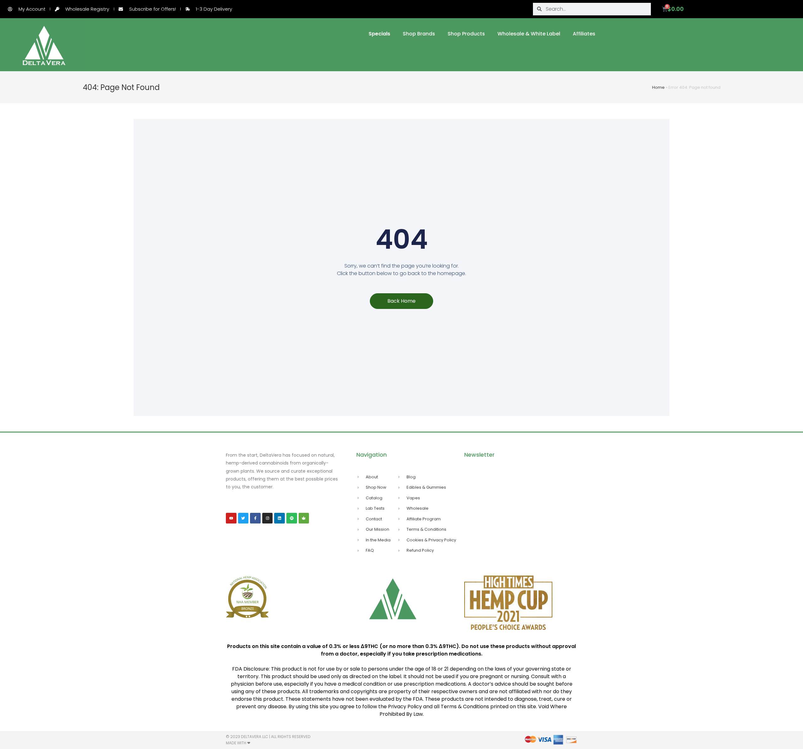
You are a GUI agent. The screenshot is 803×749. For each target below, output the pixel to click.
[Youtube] (231, 518)
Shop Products (466, 33)
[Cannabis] (304, 518)
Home (658, 87)
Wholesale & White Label (528, 33)
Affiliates (584, 33)
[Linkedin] (279, 518)
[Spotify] (291, 518)
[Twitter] (243, 518)
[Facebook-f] (255, 518)
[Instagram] (267, 518)
